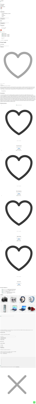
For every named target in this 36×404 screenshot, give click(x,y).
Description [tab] (4, 90)
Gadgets (9, 85)
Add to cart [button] (19, 149)
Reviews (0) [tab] (4, 91)
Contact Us (3, 15)
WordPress (17, 366)
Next (2, 38)
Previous (3, 37)
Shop (3, 16)
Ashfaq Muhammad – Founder (6, 13)
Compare (1, 84)
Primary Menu (2, 11)
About (3, 14)
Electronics (5, 85)
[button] (1, 20)
